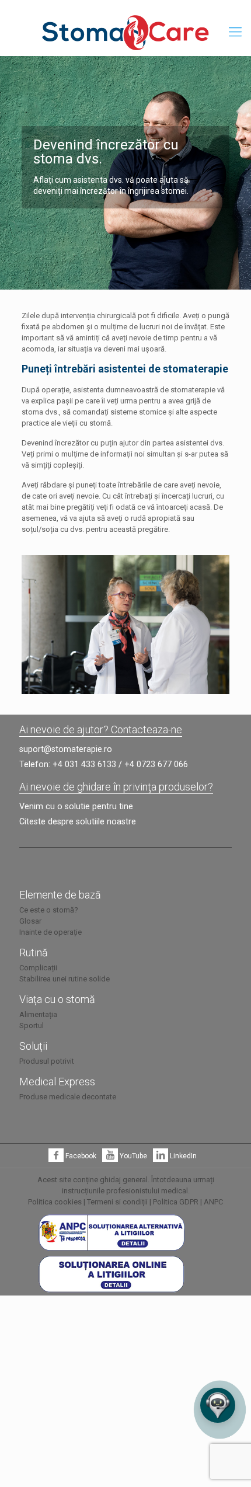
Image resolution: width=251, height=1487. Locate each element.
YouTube (132, 1156)
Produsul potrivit (46, 1061)
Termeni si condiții (117, 1201)
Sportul (31, 1025)
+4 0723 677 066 (156, 764)
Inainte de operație (50, 932)
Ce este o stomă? (48, 910)
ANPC (213, 1201)
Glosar (30, 921)
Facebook (80, 1156)
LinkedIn (182, 1156)
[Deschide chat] (217, 1405)
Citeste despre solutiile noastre (77, 821)
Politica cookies (55, 1201)
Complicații (38, 967)
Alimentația (38, 1014)
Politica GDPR (175, 1201)
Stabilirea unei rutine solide (64, 978)
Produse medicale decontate (67, 1096)
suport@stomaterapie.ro (65, 749)
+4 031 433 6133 (84, 764)
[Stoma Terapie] (125, 32)
